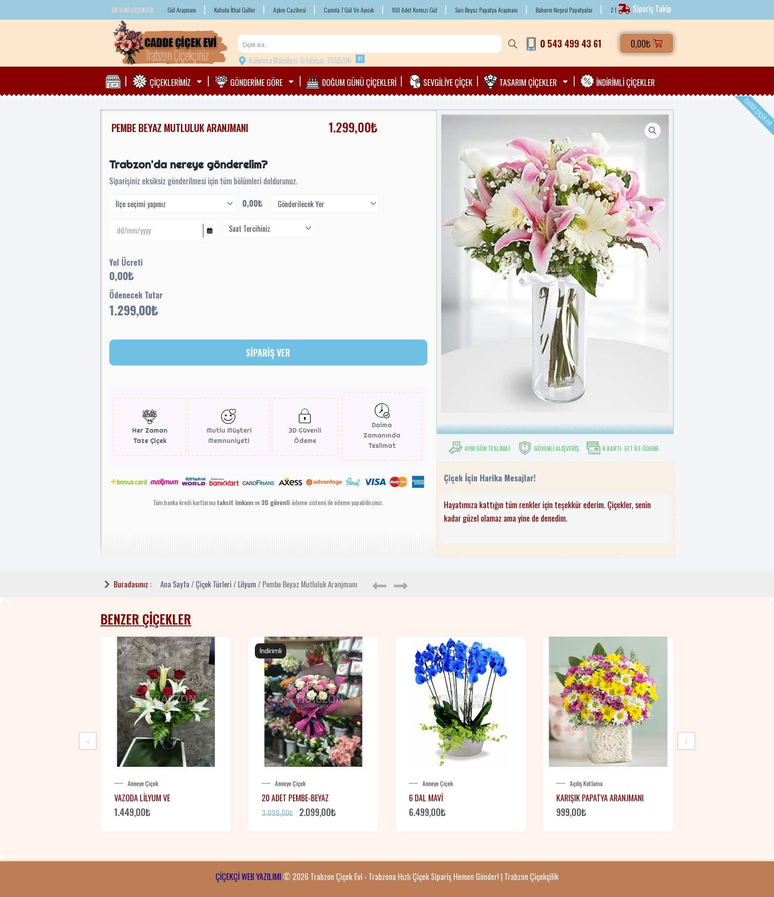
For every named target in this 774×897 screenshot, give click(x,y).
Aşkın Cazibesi (259, 9)
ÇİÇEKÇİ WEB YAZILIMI (248, 876)
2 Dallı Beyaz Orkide (602, 9)
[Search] (513, 44)
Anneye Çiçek (143, 783)
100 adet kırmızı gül (384, 9)
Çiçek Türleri (214, 584)
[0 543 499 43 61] (565, 43)
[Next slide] (686, 741)
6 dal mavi (426, 797)
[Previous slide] (88, 741)
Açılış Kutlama (586, 783)
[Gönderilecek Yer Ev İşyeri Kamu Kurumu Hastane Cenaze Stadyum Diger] (324, 204)
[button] (653, 131)
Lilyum (247, 584)
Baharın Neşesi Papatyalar (533, 9)
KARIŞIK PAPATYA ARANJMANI (600, 797)
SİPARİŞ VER (268, 352)
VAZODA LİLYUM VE (142, 797)
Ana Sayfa (174, 584)
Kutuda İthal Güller (204, 9)
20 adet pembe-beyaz (295, 797)
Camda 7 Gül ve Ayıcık (318, 9)
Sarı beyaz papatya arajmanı (456, 9)
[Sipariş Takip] (645, 9)
